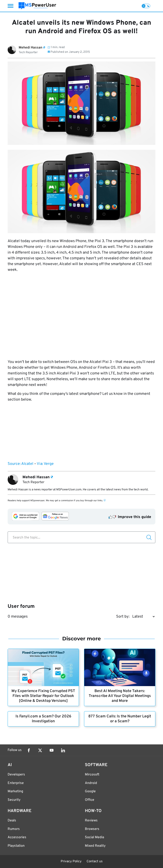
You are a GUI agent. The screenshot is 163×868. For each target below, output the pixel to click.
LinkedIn (63, 750)
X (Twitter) (40, 750)
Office (89, 800)
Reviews (91, 820)
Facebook (29, 750)
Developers (16, 774)
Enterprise (16, 783)
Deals (12, 820)
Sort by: (122, 616)
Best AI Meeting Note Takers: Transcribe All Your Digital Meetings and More (120, 696)
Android (91, 783)
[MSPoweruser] (37, 6)
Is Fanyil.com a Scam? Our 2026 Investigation (43, 719)
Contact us (95, 861)
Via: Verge (45, 463)
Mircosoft (92, 774)
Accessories (17, 837)
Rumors (14, 829)
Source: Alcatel (20, 463)
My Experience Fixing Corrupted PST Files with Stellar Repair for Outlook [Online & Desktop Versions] (43, 696)
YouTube (51, 750)
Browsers (92, 829)
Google (90, 791)
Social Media (94, 837)
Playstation (16, 846)
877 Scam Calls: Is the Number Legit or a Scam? (119, 719)
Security (14, 800)
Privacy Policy (71, 861)
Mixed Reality (95, 846)
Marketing (15, 791)
